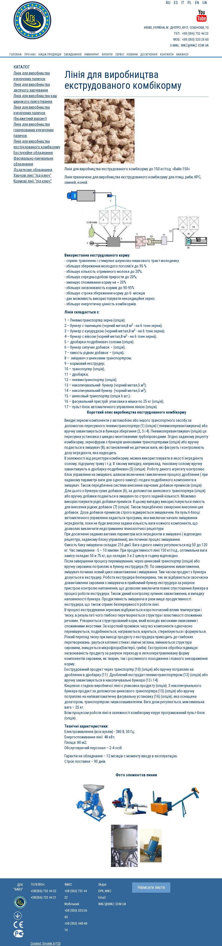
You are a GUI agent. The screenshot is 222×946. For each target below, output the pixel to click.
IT (183, 3)
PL (190, 3)
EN (197, 3)
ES (176, 3)
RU (168, 3)
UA (205, 3)
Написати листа (151, 887)
